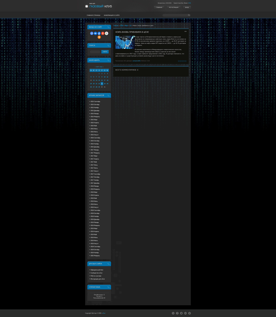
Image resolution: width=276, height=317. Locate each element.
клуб (100, 6)
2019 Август (95, 243)
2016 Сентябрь (95, 138)
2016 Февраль (95, 116)
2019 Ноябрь (95, 252)
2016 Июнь (94, 129)
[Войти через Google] (106, 33)
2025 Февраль (95, 255)
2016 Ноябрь (95, 144)
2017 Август (95, 171)
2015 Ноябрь (95, 107)
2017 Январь (95, 150)
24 (104, 83)
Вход (187, 7)
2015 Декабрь (95, 110)
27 (94, 87)
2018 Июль (94, 204)
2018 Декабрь (95, 219)
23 (130, 25)
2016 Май (94, 125)
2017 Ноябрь (95, 180)
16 (102, 80)
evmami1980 (136, 61)
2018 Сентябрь (95, 210)
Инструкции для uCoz (98, 279)
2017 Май (94, 162)
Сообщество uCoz (96, 273)
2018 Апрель (95, 195)
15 (99, 80)
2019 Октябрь (95, 249)
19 (91, 83)
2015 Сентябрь (95, 101)
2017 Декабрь (95, 183)
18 (107, 80)
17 (104, 80)
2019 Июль (94, 240)
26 (91, 87)
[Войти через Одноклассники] (99, 37)
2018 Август (95, 207)
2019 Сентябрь (95, 246)
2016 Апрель (95, 122)
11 (107, 77)
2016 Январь (95, 113)
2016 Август (95, 135)
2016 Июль (94, 132)
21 (96, 83)
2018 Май (94, 198)
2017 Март (94, 156)
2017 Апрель (95, 159)
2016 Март (94, 119)
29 (99, 87)
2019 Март (94, 228)
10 (104, 77)
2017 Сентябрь (95, 174)
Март (126, 25)
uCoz (103, 313)
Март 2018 (99, 66)
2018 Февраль (95, 189)
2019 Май (94, 234)
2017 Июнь (94, 165)
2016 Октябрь (95, 141)
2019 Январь (95, 222)
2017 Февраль (95, 153)
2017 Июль (94, 168)
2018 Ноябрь (95, 216)
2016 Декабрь (95, 147)
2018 (121, 25)
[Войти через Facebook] (99, 33)
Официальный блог (97, 270)
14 (96, 80)
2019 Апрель (95, 231)
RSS (189, 3)
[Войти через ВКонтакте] (95, 33)
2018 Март (94, 192)
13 (94, 80)
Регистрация (173, 7)
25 (107, 83)
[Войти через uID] (91, 33)
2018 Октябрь (95, 213)
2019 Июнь (94, 237)
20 (94, 83)
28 (96, 87)
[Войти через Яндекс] (102, 33)
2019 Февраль (95, 225)
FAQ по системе (96, 276)
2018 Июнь (94, 201)
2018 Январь (95, 186)
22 (99, 83)
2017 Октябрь (95, 177)
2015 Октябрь (95, 104)
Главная (159, 7)
